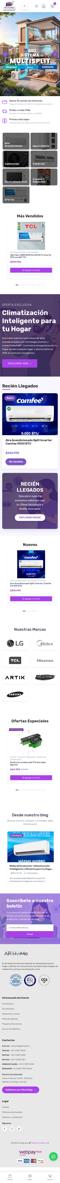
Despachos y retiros (11, 1014)
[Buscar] (24, 6)
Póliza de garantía (10, 1019)
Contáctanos (8, 1004)
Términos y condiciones (12, 1117)
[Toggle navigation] (36, 6)
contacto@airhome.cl (20, 1046)
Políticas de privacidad (12, 1112)
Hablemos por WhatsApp (20, 1089)
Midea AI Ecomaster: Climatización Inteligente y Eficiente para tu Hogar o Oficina (31, 869)
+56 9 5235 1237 (18, 1059)
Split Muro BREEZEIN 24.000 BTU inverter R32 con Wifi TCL (30, 256)
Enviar (30, 934)
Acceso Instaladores (11, 1029)
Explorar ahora (30, 517)
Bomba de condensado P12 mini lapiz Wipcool (28, 763)
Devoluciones (8, 1009)
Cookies (5, 1107)
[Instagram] (11, 1128)
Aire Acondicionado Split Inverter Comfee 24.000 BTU (30, 584)
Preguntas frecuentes (12, 1024)
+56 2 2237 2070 (18, 1050)
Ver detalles (16, 461)
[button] (53, 6)
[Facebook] (4, 1128)
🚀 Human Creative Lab (38, 1143)
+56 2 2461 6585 (18, 1055)
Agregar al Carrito (32, 270)
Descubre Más (18, 363)
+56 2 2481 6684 (26, 1064)
